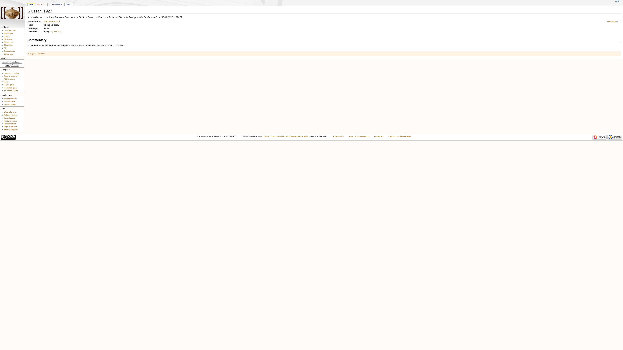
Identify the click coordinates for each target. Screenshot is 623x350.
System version (10, 104)
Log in (617, 1)
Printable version (10, 121)
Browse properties (11, 130)
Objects (7, 36)
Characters (8, 45)
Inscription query (10, 88)
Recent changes (10, 98)
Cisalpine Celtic (10, 30)
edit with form (612, 22)
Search (4, 58)
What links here (10, 112)
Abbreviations (9, 79)
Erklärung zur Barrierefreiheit (399, 136)
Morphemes (8, 42)
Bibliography (9, 54)
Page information (10, 127)
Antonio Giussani (52, 21)
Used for (32, 32)
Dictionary (8, 39)
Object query (9, 85)
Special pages (9, 118)
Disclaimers (379, 136)
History (68, 4)
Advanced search (11, 91)
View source (57, 4)
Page (31, 4)
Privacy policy (338, 136)
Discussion (41, 4)
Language (32, 28)
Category (32, 54)
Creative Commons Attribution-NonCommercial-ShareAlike (285, 136)
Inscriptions (8, 33)
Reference (41, 54)
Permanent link (10, 124)
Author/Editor (34, 21)
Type (30, 25)
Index (6, 82)
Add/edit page (9, 101)
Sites (6, 48)
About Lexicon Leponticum (359, 136)
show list (56, 32)
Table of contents (11, 76)
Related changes (10, 115)
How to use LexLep (11, 73)
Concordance (9, 51)
